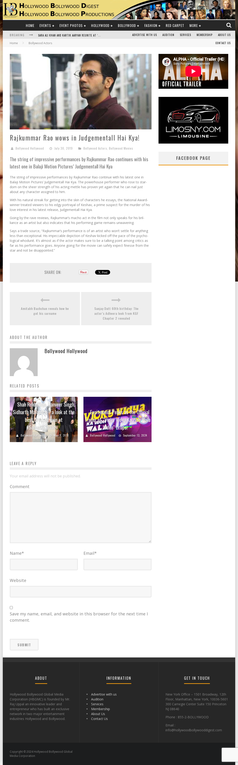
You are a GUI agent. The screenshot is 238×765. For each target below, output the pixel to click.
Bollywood (127, 25)
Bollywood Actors (95, 148)
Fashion (150, 25)
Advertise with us (144, 35)
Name (17, 553)
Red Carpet (175, 25)
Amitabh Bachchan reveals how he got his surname (45, 311)
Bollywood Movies (121, 148)
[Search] (229, 25)
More (193, 25)
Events (45, 25)
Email (90, 553)
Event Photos (71, 25)
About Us (224, 35)
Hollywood (100, 25)
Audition (168, 35)
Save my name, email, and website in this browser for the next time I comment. (79, 617)
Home (30, 25)
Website (18, 580)
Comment (20, 486)
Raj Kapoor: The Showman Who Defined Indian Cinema (73, 35)
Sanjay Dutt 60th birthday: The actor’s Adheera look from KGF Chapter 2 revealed (116, 313)
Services (185, 35)
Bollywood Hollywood (30, 148)
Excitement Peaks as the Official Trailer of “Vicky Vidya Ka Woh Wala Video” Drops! (117, 419)
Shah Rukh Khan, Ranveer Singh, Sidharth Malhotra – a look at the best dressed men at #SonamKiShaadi (44, 416)
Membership (204, 35)
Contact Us (223, 43)
